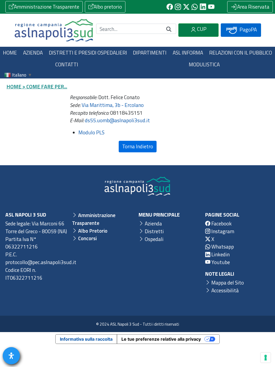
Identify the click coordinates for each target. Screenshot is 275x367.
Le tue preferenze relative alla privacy (161, 339)
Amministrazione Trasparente (46, 6)
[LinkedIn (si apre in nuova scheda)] (203, 7)
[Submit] (169, 29)
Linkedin (220, 254)
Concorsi (87, 238)
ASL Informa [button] (188, 52)
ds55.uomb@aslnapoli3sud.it (117, 120)
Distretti (154, 231)
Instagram (222, 231)
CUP (201, 29)
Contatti (66, 64)
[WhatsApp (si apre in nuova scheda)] (194, 7)
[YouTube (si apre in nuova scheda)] (211, 7)
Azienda (153, 223)
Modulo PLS (91, 132)
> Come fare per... (44, 86)
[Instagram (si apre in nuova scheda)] (178, 7)
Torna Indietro (137, 146)
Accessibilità (224, 290)
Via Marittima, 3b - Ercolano (113, 105)
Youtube (220, 262)
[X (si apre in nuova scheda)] (186, 7)
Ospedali (154, 239)
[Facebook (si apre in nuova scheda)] (170, 7)
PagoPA (247, 29)
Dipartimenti (150, 52)
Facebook (221, 223)
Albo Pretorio (92, 231)
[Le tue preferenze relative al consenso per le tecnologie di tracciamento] (265, 357)
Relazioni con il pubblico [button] (240, 52)
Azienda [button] (33, 52)
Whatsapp (222, 246)
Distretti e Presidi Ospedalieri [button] (88, 52)
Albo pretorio (107, 6)
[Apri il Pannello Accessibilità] (11, 355)
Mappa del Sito (227, 282)
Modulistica (204, 64)
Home (10, 52)
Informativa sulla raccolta (86, 339)
